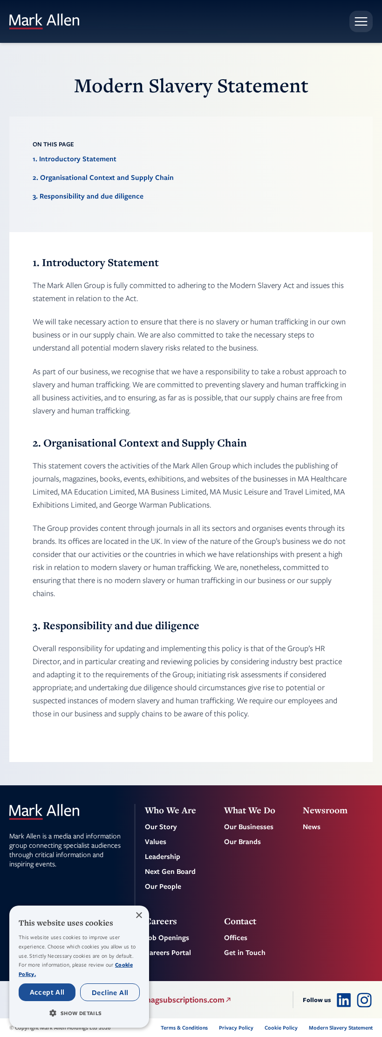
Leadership (162, 856)
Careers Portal (168, 952)
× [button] (138, 915)
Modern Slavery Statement (341, 1027)
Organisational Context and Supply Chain (107, 177)
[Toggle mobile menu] (361, 21)
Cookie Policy (281, 1027)
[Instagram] (364, 999)
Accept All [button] (47, 991)
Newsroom (325, 810)
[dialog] (79, 967)
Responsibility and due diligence (91, 195)
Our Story (161, 826)
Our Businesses (248, 826)
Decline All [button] (110, 992)
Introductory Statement (77, 158)
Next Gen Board (170, 871)
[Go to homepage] (44, 21)
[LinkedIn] (343, 999)
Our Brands (242, 841)
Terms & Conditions (184, 1027)
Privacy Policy (236, 1027)
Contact (240, 921)
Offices (235, 937)
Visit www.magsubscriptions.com (166, 999)
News (312, 826)
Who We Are (170, 810)
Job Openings (167, 937)
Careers (161, 921)
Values (155, 841)
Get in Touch (245, 952)
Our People (163, 886)
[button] (79, 1012)
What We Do (249, 810)
